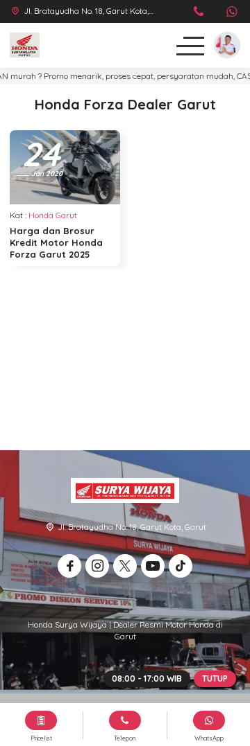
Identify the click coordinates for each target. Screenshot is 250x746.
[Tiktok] (180, 566)
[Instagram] (97, 566)
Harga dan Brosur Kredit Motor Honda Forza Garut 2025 (56, 242)
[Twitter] (125, 566)
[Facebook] (69, 566)
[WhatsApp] (231, 13)
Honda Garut (52, 215)
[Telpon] (199, 13)
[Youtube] (153, 566)
